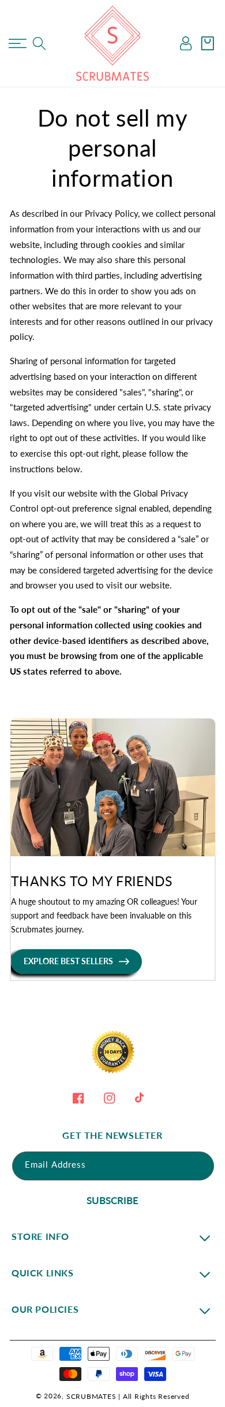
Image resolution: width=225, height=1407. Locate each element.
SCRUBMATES (91, 1396)
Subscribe (112, 1200)
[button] (18, 43)
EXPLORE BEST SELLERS (68, 961)
